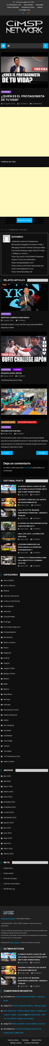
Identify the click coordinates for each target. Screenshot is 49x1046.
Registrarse (8, 868)
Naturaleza (8, 694)
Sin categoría (9, 725)
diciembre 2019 (9, 802)
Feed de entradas (10, 878)
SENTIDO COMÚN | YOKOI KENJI (15, 318)
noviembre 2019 (10, 807)
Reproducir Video (24, 220)
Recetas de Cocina (28, 7)
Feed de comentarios (12, 884)
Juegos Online (9, 668)
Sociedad (6, 92)
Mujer (6, 684)
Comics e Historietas (12, 601)
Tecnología (8, 741)
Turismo (17, 369)
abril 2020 (7, 781)
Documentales (8, 422)
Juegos (7, 663)
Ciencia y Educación (11, 596)
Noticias (7, 699)
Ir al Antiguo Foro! (24, 10)
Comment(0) (37, 104)
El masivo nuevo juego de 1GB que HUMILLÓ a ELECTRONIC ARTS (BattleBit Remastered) (32, 489)
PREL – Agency (15, 942)
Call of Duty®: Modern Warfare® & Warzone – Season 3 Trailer (32, 513)
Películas (7, 705)
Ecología (7, 622)
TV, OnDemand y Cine (13, 5)
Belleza (6, 591)
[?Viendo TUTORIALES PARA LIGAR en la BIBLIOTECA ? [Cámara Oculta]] (8, 560)
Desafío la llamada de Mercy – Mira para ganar (29, 1006)
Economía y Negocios (27, 422)
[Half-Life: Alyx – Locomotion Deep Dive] (8, 536)
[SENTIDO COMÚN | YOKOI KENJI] (24, 297)
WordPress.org (9, 889)
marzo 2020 (8, 786)
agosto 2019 (9, 823)
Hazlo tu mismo (9, 642)
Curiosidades (9, 606)
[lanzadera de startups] (24, 401)
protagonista (13, 230)
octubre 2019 (9, 812)
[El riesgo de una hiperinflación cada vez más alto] (8, 526)
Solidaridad (8, 736)
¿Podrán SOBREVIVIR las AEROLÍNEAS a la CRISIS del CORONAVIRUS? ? (30, 547)
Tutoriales (7, 751)
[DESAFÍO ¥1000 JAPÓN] (24, 349)
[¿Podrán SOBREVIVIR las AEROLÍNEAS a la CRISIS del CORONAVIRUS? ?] (8, 547)
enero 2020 (8, 797)
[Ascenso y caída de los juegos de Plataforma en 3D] (8, 502)
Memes (6, 679)
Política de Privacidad (8, 918)
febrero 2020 (8, 792)
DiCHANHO (23, 104)
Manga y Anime (9, 674)
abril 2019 (7, 843)
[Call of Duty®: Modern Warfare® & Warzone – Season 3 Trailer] (8, 512)
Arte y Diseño (9, 580)
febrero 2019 (8, 854)
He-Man (42, 453)
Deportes (7, 611)
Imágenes (7, 653)
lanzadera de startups (11, 431)
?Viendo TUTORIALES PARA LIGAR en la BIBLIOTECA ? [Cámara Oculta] (32, 560)
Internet (39, 7)
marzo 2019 (8, 848)
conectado (28, 468)
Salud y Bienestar (13, 7)
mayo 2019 (8, 838)
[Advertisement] (24, 132)
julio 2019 (7, 828)
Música (6, 689)
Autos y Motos (28, 5)
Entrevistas (39, 5)
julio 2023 (7, 776)
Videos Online (9, 761)
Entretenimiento (10, 632)
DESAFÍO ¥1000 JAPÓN (11, 373)
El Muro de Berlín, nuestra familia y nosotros (28, 1024)
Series (6, 720)
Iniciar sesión (9, 873)
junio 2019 (7, 833)
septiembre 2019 (10, 817)
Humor (6, 648)
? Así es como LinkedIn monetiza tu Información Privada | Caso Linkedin (8, 453)
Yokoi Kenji (23, 230)
